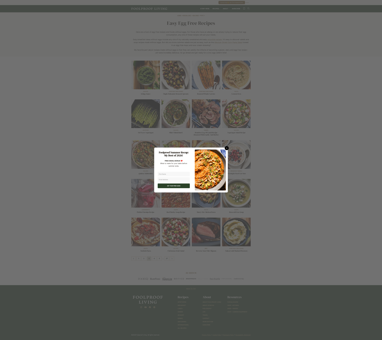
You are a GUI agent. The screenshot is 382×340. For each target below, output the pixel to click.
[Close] (227, 148)
